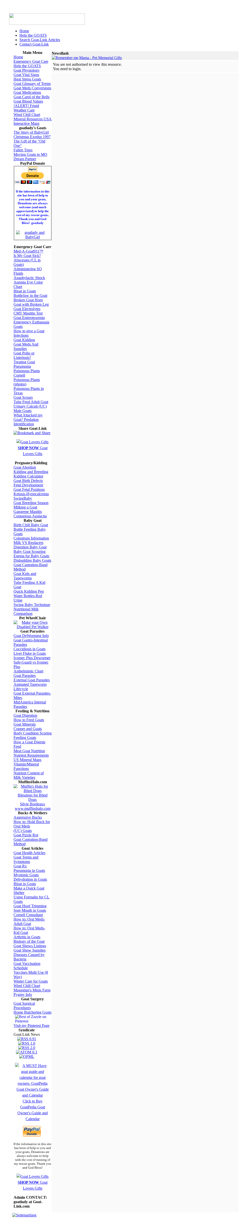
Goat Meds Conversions (32, 88)
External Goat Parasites (32, 680)
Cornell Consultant (28, 915)
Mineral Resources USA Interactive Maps (33, 121)
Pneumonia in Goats (29, 870)
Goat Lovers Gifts (32, 451)
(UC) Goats (23, 831)
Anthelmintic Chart (28, 671)
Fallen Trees (23, 150)
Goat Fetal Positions (29, 489)
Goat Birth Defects (28, 480)
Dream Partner (25, 159)
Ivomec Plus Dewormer (32, 658)
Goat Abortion (25, 467)
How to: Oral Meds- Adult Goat (29, 921)
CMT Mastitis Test (28, 313)
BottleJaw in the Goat (30, 295)
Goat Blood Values (28, 101)
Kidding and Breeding (31, 472)
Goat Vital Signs (26, 75)
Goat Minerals (25, 724)
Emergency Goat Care (31, 61)
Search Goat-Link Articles (39, 40)
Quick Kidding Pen (29, 591)
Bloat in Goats (25, 291)
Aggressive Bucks (28, 817)
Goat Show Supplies (30, 950)
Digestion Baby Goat (30, 547)
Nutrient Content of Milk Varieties (29, 775)
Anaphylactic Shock (29, 278)
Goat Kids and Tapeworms (25, 576)
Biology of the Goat (29, 941)
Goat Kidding (24, 340)
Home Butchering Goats (32, 1012)
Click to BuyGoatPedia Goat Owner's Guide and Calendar (32, 1110)
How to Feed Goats (29, 720)
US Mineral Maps (27, 760)
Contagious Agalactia (30, 516)
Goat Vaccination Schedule (27, 965)
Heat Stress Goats (27, 79)
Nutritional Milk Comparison (26, 611)
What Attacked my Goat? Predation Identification (28, 419)
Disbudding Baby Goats (32, 560)
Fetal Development (28, 485)
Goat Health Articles (29, 853)
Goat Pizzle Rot (26, 835)
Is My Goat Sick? (27, 256)
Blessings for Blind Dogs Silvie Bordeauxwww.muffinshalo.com (32, 802)
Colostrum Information (31, 538)
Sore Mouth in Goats (30, 910)
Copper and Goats (28, 729)
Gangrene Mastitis (28, 512)
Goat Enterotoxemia (29, 318)
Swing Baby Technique (32, 605)
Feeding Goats (25, 737)
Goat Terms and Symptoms (26, 859)
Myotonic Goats (26, 875)
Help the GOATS (33, 35)
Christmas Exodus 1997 (32, 137)
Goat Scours (23, 397)
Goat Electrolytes (27, 309)
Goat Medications (27, 92)
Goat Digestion (25, 715)
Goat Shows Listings (30, 946)
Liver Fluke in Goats (30, 653)
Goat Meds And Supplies (26, 346)
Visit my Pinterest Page (31, 1025)
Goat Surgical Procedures (24, 1005)
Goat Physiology (27, 70)
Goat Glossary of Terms (32, 83)
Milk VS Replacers (28, 543)
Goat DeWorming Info (31, 636)
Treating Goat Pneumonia (24, 364)
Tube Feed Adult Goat (31, 402)
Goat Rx (20, 866)
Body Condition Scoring (33, 733)
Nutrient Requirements (31, 755)
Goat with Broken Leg (31, 304)
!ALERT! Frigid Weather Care (26, 108)
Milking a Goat (25, 507)
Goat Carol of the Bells (31, 97)
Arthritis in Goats (27, 937)
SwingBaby (23, 498)
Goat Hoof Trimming (30, 906)
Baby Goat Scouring (30, 551)
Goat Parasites (25, 675)
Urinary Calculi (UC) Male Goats (30, 408)
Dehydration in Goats (30, 879)
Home (24, 31)
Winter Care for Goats (31, 981)
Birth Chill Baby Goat (31, 525)
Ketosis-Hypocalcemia (31, 494)
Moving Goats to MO (30, 154)
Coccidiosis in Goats (30, 649)
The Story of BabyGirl (31, 132)
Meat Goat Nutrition (29, 751)
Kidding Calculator (28, 476)
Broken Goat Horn (28, 300)
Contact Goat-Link (34, 44)
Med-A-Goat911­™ (28, 251)
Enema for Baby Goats (31, 556)
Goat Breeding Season (31, 503)
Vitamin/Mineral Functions (26, 766)
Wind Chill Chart (27, 114)
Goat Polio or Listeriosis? (24, 355)
